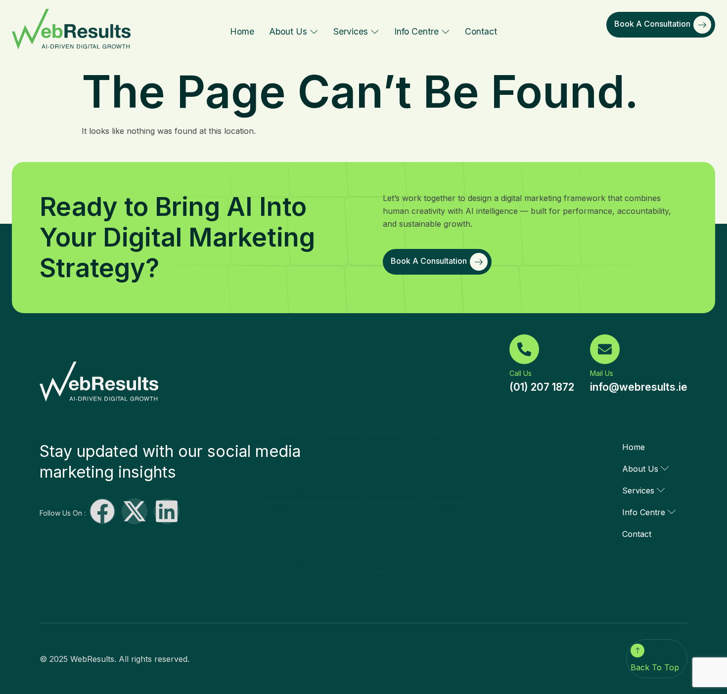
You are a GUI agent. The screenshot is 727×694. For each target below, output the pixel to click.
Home (242, 31)
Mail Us (601, 373)
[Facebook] (102, 511)
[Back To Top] (637, 650)
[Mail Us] (605, 349)
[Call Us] (524, 349)
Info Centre (416, 31)
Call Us (520, 373)
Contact (481, 31)
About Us (288, 31)
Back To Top (655, 667)
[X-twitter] (134, 511)
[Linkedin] (167, 511)
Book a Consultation (652, 24)
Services (350, 31)
